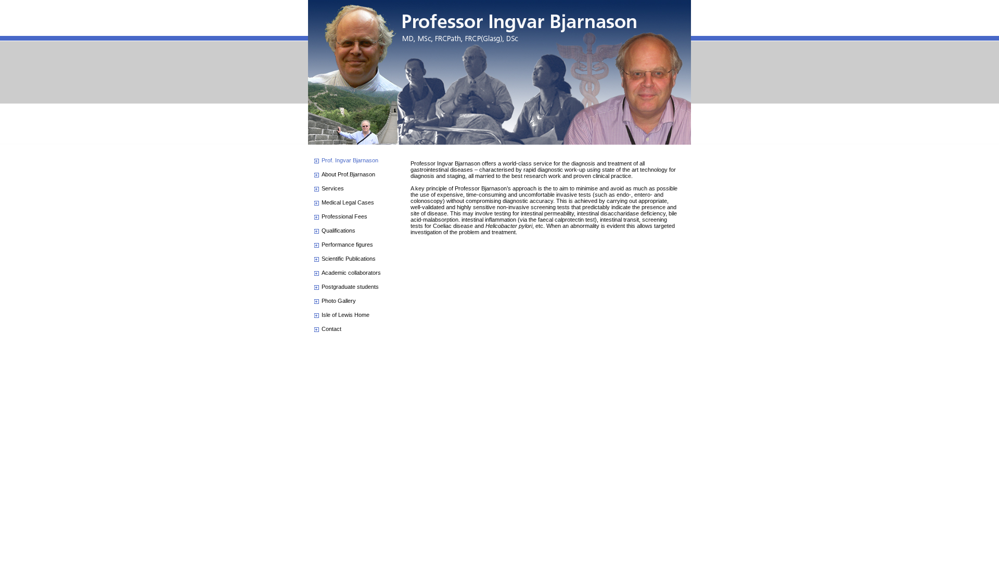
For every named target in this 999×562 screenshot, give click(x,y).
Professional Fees (344, 216)
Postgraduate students (350, 287)
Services (333, 188)
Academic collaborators (351, 273)
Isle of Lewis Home (345, 315)
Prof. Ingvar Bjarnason (350, 160)
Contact (331, 329)
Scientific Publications (349, 259)
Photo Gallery (339, 301)
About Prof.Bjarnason (348, 174)
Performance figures (347, 244)
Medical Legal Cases (348, 202)
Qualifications (338, 230)
